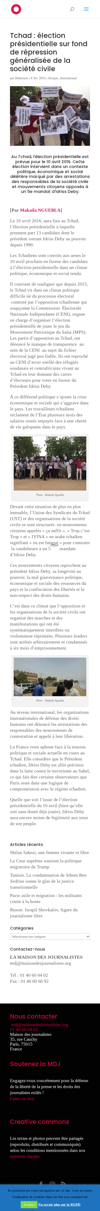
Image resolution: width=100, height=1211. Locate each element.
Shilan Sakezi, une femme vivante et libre (49, 852)
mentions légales (24, 1156)
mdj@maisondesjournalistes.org (40, 963)
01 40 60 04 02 (24, 1029)
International (68, 78)
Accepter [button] (29, 1204)
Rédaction (21, 78)
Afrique (53, 78)
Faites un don (22, 1098)
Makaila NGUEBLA (40, 210)
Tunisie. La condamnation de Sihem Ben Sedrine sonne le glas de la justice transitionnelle (48, 881)
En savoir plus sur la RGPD (59, 1204)
